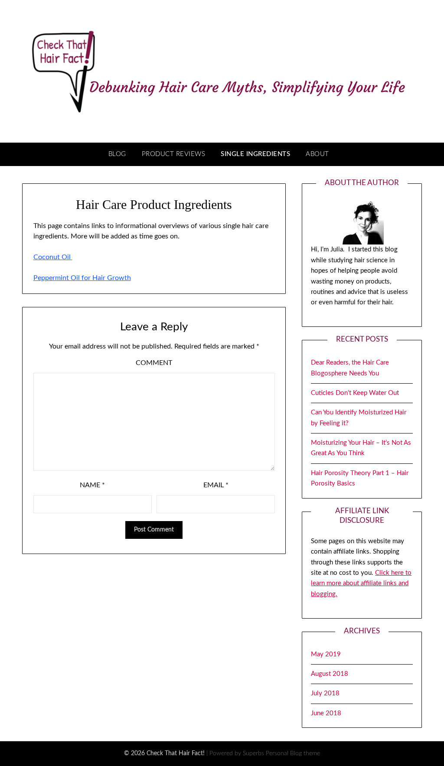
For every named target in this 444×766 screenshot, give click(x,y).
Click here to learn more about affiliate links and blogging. (361, 583)
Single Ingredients (255, 154)
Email (216, 485)
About (317, 154)
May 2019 (326, 654)
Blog (117, 154)
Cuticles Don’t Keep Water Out (355, 393)
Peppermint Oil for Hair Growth (82, 277)
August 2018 (329, 674)
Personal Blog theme (293, 753)
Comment (154, 362)
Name (92, 485)
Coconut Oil (52, 257)
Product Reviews (174, 154)
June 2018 (326, 713)
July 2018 (325, 693)
